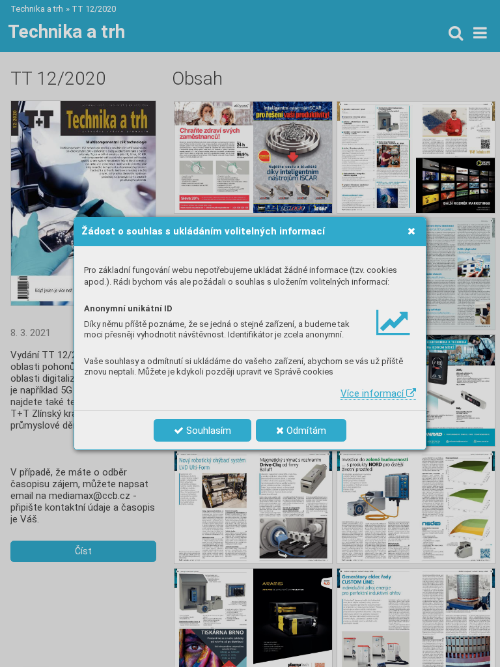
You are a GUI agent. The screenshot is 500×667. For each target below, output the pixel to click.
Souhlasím (207, 430)
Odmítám (305, 430)
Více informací (373, 393)
